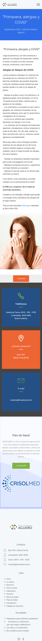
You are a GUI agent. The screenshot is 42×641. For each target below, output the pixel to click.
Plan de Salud (12, 600)
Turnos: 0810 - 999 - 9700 (18, 560)
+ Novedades (21, 278)
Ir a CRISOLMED (21, 466)
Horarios (9, 594)
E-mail (21, 388)
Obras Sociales (12, 597)
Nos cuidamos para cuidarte (17, 631)
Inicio (8, 579)
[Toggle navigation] (38, 4)
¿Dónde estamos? (21, 346)
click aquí (25, 205)
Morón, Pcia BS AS (21, 358)
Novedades (21, 613)
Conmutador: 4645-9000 (18, 555)
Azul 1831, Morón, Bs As (18, 550)
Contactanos (11, 603)
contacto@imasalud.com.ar (21, 400)
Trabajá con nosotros (14, 606)
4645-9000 (26, 315)
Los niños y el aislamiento (17, 628)
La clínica (10, 582)
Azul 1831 (21, 355)
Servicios (10, 585)
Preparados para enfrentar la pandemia (22, 618)
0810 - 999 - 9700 (28, 312)
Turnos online (11, 588)
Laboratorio (11, 591)
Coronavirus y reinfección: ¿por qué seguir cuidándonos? (18, 623)
